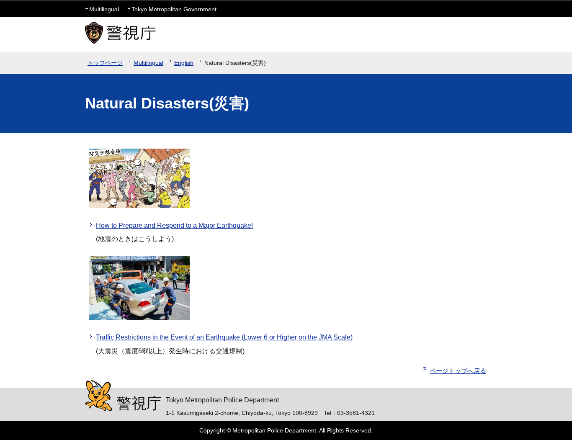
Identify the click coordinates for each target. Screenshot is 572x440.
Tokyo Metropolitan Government (173, 9)
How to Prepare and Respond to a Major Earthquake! (174, 225)
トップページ (105, 62)
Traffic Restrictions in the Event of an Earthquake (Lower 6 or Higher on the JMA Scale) (224, 337)
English (183, 62)
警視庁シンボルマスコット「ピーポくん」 (98, 395)
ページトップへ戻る (458, 370)
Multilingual (104, 9)
